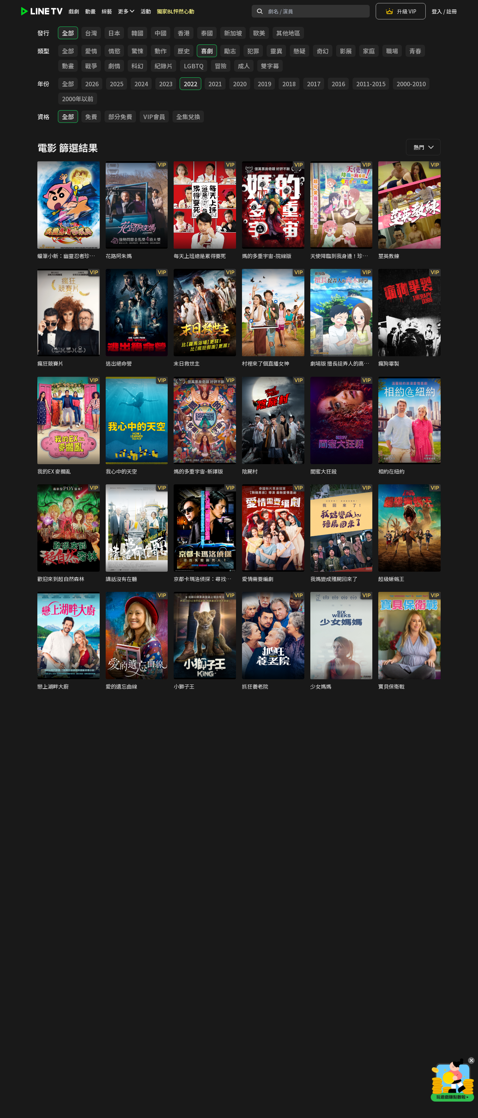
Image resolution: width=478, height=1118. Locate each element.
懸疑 (299, 50)
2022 (190, 83)
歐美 (259, 32)
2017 (313, 83)
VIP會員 (154, 116)
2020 (239, 83)
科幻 (137, 65)
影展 (346, 50)
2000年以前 (77, 98)
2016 (338, 83)
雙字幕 (270, 65)
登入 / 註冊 (444, 11)
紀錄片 (164, 65)
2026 (92, 83)
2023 (166, 83)
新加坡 (233, 32)
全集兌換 (188, 116)
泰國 (207, 32)
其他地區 (288, 32)
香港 (184, 32)
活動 (145, 11)
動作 (161, 50)
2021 (215, 83)
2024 (141, 83)
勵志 (230, 50)
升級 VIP (406, 11)
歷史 (184, 50)
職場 (392, 50)
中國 (161, 32)
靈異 (276, 50)
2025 (116, 83)
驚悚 (137, 50)
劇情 (114, 65)
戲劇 (74, 11)
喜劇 (207, 50)
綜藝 (107, 11)
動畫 (90, 11)
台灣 (91, 32)
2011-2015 (370, 83)
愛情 (91, 50)
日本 (114, 32)
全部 (68, 32)
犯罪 (253, 50)
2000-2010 (411, 83)
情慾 (114, 50)
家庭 (369, 50)
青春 (415, 50)
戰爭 (91, 65)
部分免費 (120, 116)
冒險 (221, 65)
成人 (244, 65)
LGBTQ (194, 65)
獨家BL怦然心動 (175, 11)
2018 (289, 83)
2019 (264, 83)
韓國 (137, 32)
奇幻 (323, 50)
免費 (91, 116)
